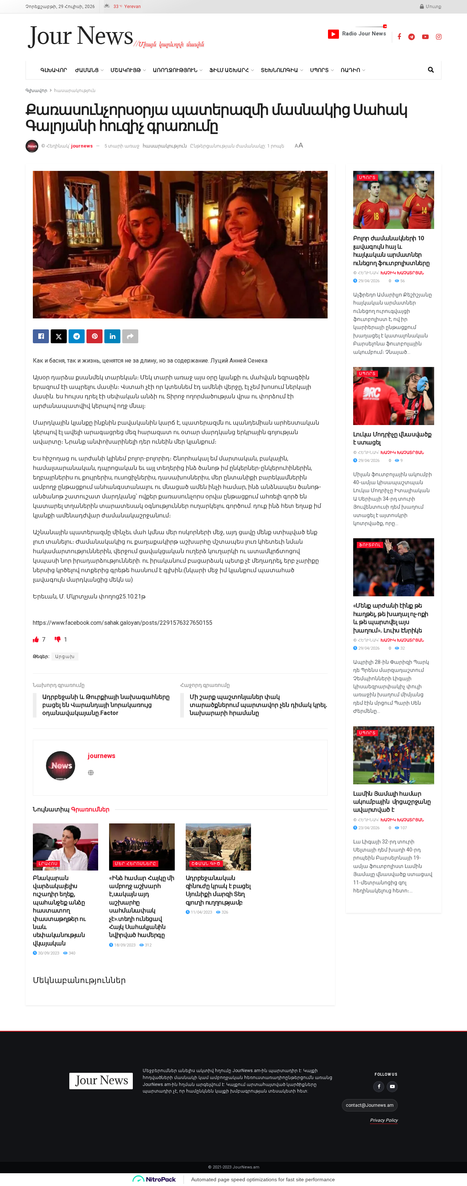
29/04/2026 (368, 281)
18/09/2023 (124, 945)
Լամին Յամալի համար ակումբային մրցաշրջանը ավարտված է (392, 802)
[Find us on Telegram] (411, 37)
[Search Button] (431, 70)
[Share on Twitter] (59, 336)
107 (403, 828)
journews (82, 146)
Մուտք (433, 6)
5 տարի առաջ (121, 146)
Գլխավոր (53, 70)
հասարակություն (75, 90)
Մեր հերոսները (135, 863)
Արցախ (65, 656)
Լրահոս (48, 863)
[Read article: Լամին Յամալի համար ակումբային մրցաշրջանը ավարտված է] (394, 755)
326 (224, 912)
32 (402, 648)
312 (147, 945)
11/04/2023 (201, 912)
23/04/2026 (368, 828)
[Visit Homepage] (116, 37)
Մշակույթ (126, 70)
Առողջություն (175, 70)
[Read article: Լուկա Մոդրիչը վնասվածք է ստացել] (394, 396)
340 (71, 953)
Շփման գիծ (206, 863)
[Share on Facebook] (41, 336)
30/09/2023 (48, 953)
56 (402, 281)
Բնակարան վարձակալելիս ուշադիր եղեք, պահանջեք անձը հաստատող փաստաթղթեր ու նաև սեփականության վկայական (59, 911)
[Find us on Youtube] (425, 37)
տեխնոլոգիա (279, 70)
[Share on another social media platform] (130, 336)
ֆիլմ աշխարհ (229, 70)
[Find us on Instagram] (438, 37)
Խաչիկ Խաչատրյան (402, 273)
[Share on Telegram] (77, 336)
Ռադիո (350, 70)
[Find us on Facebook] (399, 37)
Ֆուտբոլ (370, 545)
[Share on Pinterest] (94, 336)
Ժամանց (87, 70)
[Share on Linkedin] (112, 336)
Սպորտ (319, 70)
